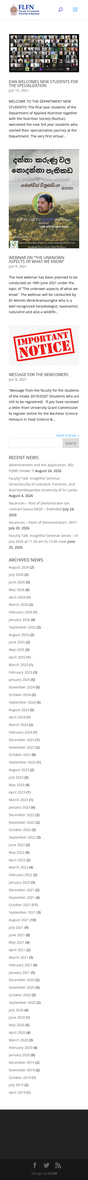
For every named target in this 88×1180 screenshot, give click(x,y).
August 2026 (19, 567)
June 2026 (17, 582)
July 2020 (16, 1010)
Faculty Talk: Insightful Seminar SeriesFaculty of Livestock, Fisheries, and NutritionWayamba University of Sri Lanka (43, 484)
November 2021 (22, 897)
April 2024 (17, 717)
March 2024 (18, 724)
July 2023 (16, 777)
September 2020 (22, 1002)
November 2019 (22, 1070)
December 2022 (21, 814)
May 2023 (16, 785)
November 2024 (22, 687)
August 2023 (19, 769)
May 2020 (16, 1025)
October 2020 (20, 995)
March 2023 (18, 799)
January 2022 (19, 882)
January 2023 (19, 807)
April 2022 (17, 860)
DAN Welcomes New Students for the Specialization (43, 83)
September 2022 (22, 837)
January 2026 (19, 619)
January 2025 (19, 679)
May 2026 (16, 589)
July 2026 (16, 574)
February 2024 (20, 732)
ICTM (52, 1173)
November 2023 (22, 747)
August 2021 (19, 920)
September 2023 (22, 762)
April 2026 (17, 597)
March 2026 (18, 604)
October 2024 (20, 694)
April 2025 (17, 657)
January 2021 (19, 972)
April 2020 (17, 1032)
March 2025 (18, 664)
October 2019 (20, 1077)
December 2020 (21, 979)
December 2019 (21, 1062)
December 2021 (21, 890)
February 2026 (20, 612)
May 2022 (16, 852)
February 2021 (20, 965)
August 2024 (19, 709)
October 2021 (20, 904)
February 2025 (20, 672)
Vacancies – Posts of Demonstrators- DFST (43, 522)
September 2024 (22, 702)
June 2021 (17, 935)
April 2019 (17, 1092)
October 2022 (20, 829)
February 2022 (20, 874)
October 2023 (20, 754)
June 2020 (17, 1017)
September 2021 (22, 912)
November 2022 (22, 822)
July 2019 (16, 1085)
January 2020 (19, 1055)
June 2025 (17, 642)
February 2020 (20, 1047)
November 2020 (22, 987)
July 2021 (16, 927)
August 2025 (19, 634)
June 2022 (17, 844)
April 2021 (17, 950)
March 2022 (18, 867)
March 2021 (18, 957)
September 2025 (22, 627)
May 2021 (16, 942)
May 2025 (16, 649)
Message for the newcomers (38, 374)
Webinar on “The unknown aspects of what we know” (36, 259)
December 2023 (21, 739)
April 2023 (17, 792)
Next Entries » (67, 435)
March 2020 (18, 1040)
